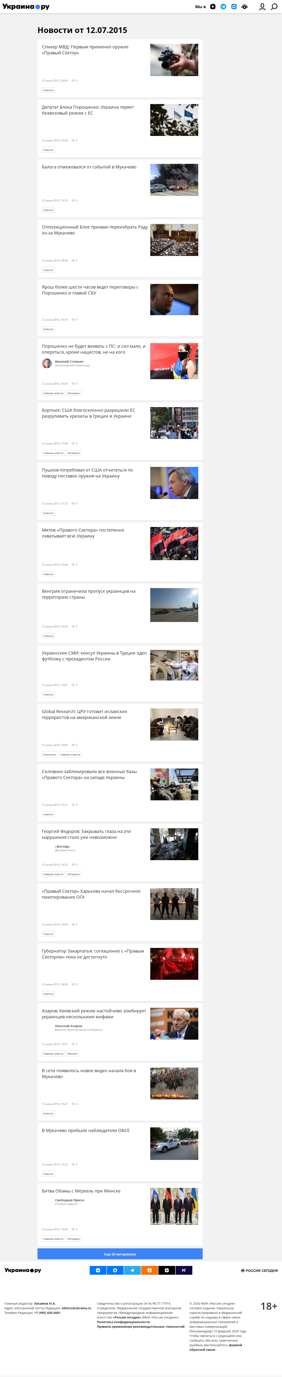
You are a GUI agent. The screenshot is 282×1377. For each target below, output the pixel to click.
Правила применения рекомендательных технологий (141, 1326)
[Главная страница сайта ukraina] (26, 6)
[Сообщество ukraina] (115, 1270)
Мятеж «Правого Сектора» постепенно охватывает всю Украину (83, 533)
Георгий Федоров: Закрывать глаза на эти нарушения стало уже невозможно (86, 834)
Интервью (74, 393)
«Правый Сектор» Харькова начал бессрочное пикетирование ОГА (91, 894)
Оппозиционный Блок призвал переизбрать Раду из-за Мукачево (95, 230)
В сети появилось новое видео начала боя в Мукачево (89, 1073)
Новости (48, 90)
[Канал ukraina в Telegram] (132, 1270)
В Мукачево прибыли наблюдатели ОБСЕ (86, 1130)
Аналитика (49, 754)
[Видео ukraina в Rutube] (184, 1270)
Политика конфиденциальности (123, 1322)
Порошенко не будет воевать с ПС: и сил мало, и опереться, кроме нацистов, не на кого (94, 349)
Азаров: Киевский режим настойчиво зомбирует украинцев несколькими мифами (94, 1014)
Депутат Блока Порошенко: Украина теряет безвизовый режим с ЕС (88, 110)
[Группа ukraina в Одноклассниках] (149, 1270)
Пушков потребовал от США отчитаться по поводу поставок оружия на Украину (87, 473)
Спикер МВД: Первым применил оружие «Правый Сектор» (85, 50)
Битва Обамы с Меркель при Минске (81, 1191)
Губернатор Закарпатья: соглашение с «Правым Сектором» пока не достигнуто (93, 954)
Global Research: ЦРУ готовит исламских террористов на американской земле (84, 714)
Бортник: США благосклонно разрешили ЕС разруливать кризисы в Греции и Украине (88, 413)
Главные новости (53, 393)
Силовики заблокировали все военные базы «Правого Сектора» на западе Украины (89, 774)
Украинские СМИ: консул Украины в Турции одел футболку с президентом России (94, 656)
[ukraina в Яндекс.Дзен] (166, 1270)
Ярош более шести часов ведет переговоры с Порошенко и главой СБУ (90, 290)
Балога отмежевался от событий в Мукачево (89, 167)
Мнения (72, 1053)
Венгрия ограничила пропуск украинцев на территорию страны (88, 594)
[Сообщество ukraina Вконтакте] (98, 1270)
